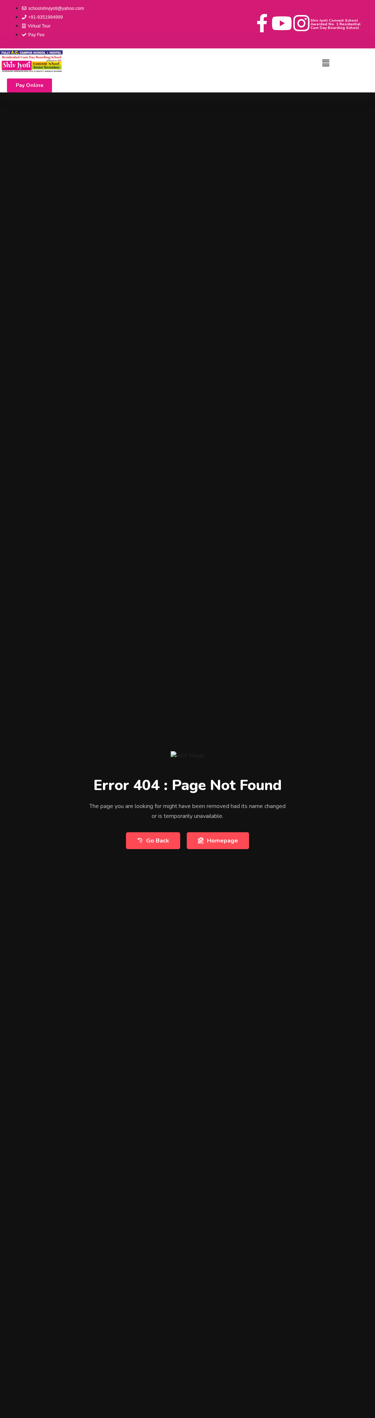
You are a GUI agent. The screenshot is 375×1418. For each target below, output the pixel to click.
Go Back (157, 841)
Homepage (222, 841)
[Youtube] (281, 23)
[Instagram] (301, 23)
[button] (325, 63)
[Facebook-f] (262, 23)
